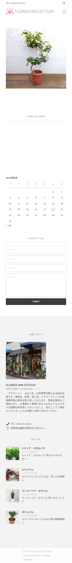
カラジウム (27, 469)
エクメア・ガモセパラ (33, 448)
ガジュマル (27, 512)
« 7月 (8, 225)
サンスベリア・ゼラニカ (35, 490)
